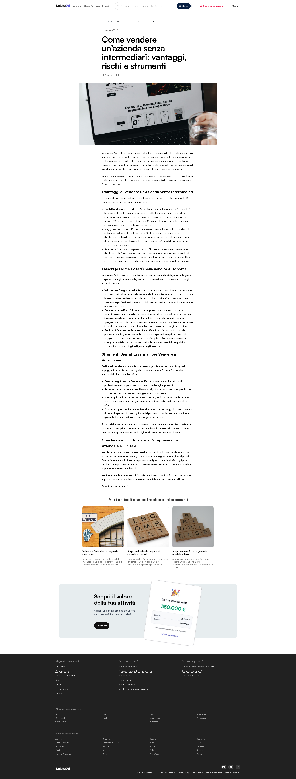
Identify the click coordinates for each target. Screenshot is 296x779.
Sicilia (152, 750)
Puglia (58, 750)
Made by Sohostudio (232, 773)
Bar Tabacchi (61, 718)
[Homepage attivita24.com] (63, 6)
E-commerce (155, 718)
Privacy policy (183, 773)
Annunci (77, 6)
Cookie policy (197, 773)
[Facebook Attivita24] (230, 767)
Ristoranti (106, 714)
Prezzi (105, 6)
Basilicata (106, 739)
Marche (106, 746)
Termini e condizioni (213, 773)
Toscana (200, 750)
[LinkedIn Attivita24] (223, 767)
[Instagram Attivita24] (238, 767)
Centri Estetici (61, 721)
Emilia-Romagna (62, 742)
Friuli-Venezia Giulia (111, 742)
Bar (57, 714)
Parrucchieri (201, 718)
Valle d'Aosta (154, 754)
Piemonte (200, 746)
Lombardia (60, 746)
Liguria (199, 742)
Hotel (105, 718)
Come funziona (92, 6)
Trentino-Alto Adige (63, 754)
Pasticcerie (154, 721)
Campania (201, 739)
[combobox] (163, 6)
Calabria (153, 739)
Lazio (152, 742)
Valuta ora (102, 625)
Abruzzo (59, 739)
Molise (152, 746)
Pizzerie (153, 714)
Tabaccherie (201, 714)
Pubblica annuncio (213, 6)
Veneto (199, 754)
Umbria (106, 754)
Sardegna (106, 750)
